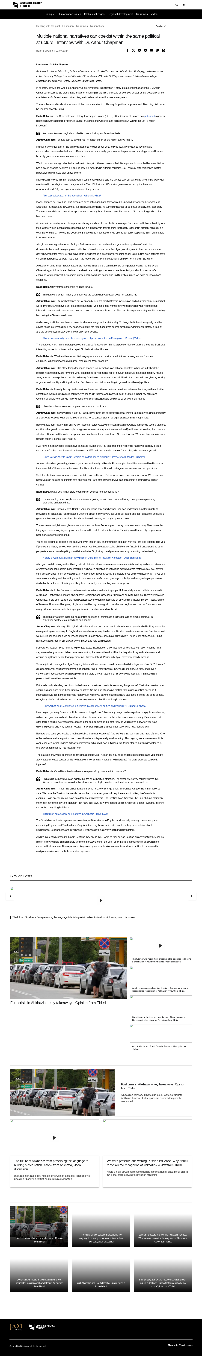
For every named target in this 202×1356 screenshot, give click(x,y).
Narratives (142, 14)
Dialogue (50, 14)
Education (68, 26)
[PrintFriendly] (163, 51)
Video (154, 14)
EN (184, 4)
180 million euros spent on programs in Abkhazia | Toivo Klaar (75, 814)
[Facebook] (127, 51)
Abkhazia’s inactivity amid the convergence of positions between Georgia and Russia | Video (91, 338)
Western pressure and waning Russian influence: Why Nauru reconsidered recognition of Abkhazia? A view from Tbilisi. (162, 1238)
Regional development (120, 14)
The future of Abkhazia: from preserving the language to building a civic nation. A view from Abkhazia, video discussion (73, 917)
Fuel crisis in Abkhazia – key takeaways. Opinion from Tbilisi (58, 1003)
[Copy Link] (157, 51)
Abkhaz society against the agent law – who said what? (72, 195)
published (149, 116)
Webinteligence (186, 1345)
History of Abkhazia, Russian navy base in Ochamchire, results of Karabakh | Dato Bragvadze (92, 557)
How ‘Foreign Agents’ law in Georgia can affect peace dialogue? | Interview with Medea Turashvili (94, 457)
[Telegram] (145, 51)
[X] (133, 51)
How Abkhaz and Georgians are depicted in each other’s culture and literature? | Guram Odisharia (94, 706)
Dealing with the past (48, 26)
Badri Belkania (44, 50)
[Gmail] (151, 51)
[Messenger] (139, 51)
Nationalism (97, 26)
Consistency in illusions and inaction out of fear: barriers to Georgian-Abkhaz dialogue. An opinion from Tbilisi (39, 1283)
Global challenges (94, 14)
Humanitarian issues (69, 14)
